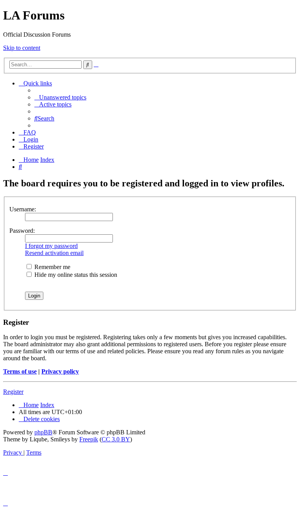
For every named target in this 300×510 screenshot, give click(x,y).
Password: (22, 230)
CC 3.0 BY (116, 439)
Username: (22, 209)
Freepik (88, 439)
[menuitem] (60, 97)
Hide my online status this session (75, 274)
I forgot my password (51, 246)
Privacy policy (60, 371)
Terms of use (20, 371)
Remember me (51, 267)
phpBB (43, 432)
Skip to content (21, 47)
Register (13, 391)
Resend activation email (54, 253)
